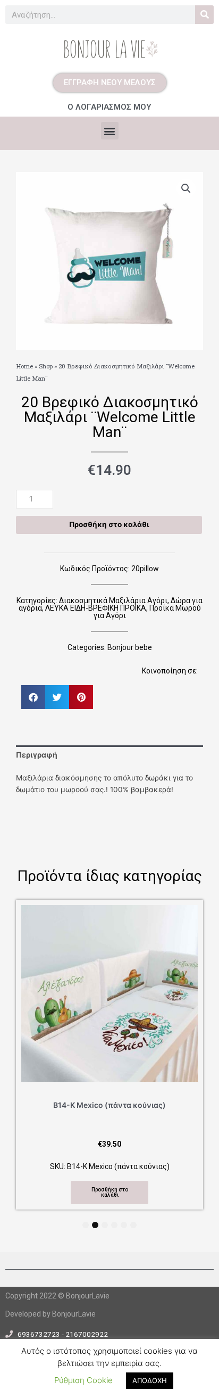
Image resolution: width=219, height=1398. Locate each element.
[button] (110, 130)
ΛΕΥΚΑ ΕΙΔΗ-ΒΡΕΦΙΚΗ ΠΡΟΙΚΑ (95, 608)
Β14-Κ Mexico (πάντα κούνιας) (109, 1104)
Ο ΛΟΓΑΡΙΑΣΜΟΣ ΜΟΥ (109, 107)
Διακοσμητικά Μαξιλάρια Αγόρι (113, 600)
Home (24, 366)
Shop (46, 366)
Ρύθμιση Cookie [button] (83, 1380)
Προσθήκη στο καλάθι (109, 524)
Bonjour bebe (129, 647)
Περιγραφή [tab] (36, 754)
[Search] (204, 14)
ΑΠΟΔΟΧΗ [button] (149, 1380)
